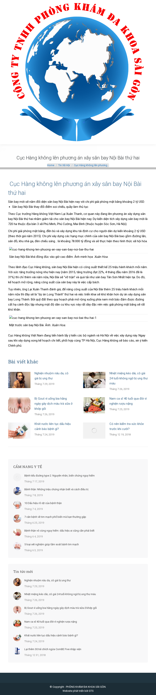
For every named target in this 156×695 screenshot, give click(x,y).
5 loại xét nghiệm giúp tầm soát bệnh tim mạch (51, 544)
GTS (91, 690)
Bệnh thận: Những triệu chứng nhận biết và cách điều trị (56, 489)
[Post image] (19, 380)
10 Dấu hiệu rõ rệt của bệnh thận (43, 503)
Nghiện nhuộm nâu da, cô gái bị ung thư (51, 375)
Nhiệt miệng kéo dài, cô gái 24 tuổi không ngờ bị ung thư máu (128, 378)
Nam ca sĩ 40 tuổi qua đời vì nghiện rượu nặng (128, 401)
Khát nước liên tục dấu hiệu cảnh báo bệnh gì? (53, 426)
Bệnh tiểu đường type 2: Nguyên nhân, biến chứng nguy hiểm (59, 475)
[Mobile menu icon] (6, 72)
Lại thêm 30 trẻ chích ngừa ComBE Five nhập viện (52, 649)
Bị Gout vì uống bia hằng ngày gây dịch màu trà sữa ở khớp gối (54, 404)
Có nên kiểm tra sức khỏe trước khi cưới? (126, 426)
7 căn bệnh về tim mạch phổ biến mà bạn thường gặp (55, 516)
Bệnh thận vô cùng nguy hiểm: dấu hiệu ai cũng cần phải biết (59, 530)
